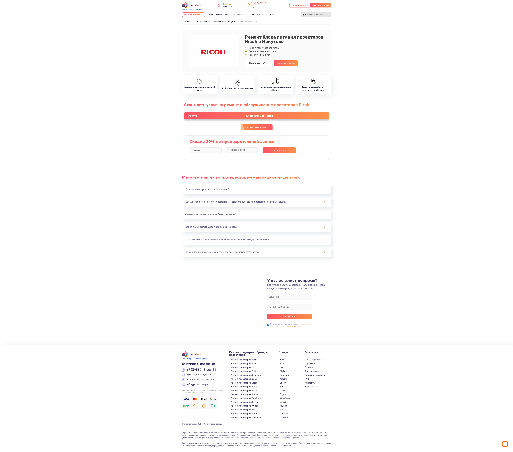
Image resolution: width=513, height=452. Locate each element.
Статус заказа (299, 5)
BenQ (282, 386)
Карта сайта (311, 386)
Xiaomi (283, 379)
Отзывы (250, 14)
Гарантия (238, 14)
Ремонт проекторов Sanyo (244, 402)
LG (281, 367)
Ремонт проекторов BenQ (243, 386)
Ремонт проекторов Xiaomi (244, 379)
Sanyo (283, 402)
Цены (210, 14)
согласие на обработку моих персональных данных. (291, 325)
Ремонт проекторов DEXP (243, 390)
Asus (282, 363)
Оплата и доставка (315, 375)
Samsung (284, 375)
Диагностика (312, 371)
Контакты (262, 14)
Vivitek (283, 406)
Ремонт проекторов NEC (243, 409)
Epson (283, 383)
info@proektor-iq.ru (198, 384)
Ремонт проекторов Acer (243, 359)
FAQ (272, 14)
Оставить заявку (286, 63)
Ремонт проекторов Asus (243, 363)
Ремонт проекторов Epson (243, 383)
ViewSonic (285, 398)
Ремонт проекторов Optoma (244, 413)
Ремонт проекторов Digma (244, 394)
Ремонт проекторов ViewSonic (246, 398)
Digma (283, 394)
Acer (282, 359)
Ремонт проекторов (193, 22)
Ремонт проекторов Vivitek (244, 406)
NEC (282, 409)
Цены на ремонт (313, 359)
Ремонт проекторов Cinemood (246, 417)
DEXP (282, 390)
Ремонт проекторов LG (242, 367)
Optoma (284, 413)
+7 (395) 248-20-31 (201, 369)
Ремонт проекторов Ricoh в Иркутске (220, 22)
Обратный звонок (320, 5)
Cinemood (285, 417)
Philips (283, 371)
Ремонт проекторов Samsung (245, 375)
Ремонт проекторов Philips (244, 371)
